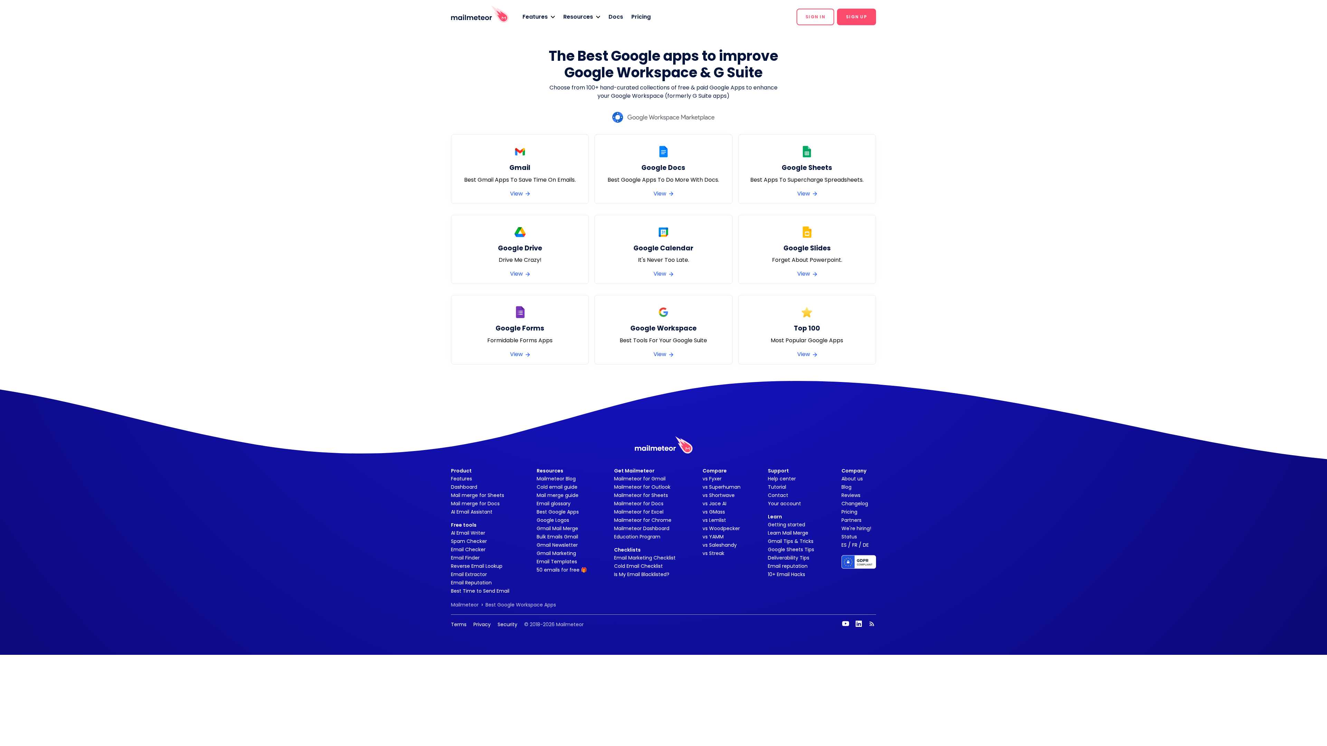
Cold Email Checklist (638, 566)
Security (507, 624)
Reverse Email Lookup (476, 566)
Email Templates (557, 561)
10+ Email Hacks (786, 574)
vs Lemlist (714, 520)
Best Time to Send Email (480, 590)
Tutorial (777, 487)
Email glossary (554, 503)
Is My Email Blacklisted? (641, 574)
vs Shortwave (719, 495)
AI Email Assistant (471, 511)
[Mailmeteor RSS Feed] (871, 623)
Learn (775, 516)
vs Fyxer (712, 478)
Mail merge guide (557, 495)
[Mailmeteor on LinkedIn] (858, 623)
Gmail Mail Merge (557, 528)
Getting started (786, 524)
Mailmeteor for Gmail (640, 478)
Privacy (482, 624)
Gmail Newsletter (557, 545)
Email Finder (465, 557)
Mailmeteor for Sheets (641, 495)
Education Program (637, 536)
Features (461, 478)
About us (852, 478)
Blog (846, 487)
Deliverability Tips (788, 557)
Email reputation (788, 566)
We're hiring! (856, 528)
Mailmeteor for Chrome (642, 520)
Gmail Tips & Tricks (790, 541)
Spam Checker (469, 541)
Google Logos (553, 520)
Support (778, 470)
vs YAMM (713, 536)
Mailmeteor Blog (556, 478)
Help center (782, 478)
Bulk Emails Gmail (557, 536)
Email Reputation (471, 582)
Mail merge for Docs (475, 503)
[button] (539, 17)
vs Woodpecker (721, 528)
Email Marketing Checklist (645, 557)
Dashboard (464, 487)
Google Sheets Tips (791, 549)
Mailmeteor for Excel (639, 511)
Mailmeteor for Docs (639, 503)
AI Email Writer (468, 532)
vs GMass (714, 511)
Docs (616, 17)
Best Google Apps (558, 511)
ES (844, 545)
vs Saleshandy (720, 545)
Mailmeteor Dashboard (641, 528)
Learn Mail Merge (788, 532)
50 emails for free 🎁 (562, 569)
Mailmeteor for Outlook (642, 487)
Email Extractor (469, 574)
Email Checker (468, 549)
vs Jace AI (714, 503)
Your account (784, 503)
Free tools (464, 525)
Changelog (854, 503)
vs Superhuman (722, 487)
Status (849, 536)
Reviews (850, 495)
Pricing (641, 17)
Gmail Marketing (556, 553)
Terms (459, 624)
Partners (851, 520)
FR (854, 545)
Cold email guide (557, 487)
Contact (778, 495)
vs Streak (713, 553)
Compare (715, 470)
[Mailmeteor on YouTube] (845, 623)
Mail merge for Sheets (477, 495)
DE (866, 545)
